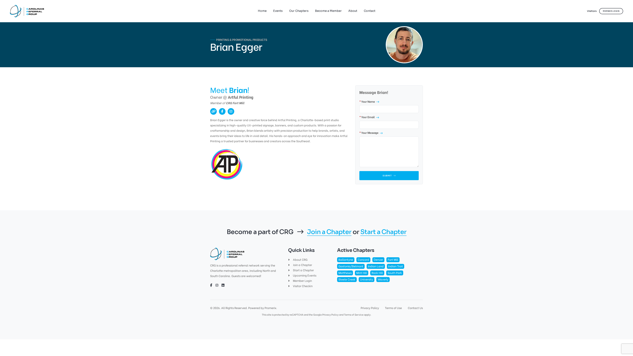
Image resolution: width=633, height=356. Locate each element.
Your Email (368, 117)
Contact (369, 11)
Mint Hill (361, 273)
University (366, 279)
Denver (378, 259)
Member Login (302, 281)
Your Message (369, 133)
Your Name (368, 101)
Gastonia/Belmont (350, 266)
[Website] (213, 111)
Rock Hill (377, 273)
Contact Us (415, 308)
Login (611, 11)
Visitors (592, 11)
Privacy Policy (370, 308)
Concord (363, 259)
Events (278, 11)
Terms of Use (393, 308)
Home (262, 11)
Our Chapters (298, 11)
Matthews (345, 273)
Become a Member (328, 11)
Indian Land (376, 266)
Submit (387, 175)
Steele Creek (346, 279)
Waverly (383, 279)
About (352, 11)
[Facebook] (222, 111)
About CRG (299, 259)
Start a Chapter (383, 232)
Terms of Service (353, 314)
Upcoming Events (304, 275)
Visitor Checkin (302, 286)
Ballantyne (345, 259)
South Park (395, 273)
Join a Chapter (329, 232)
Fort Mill (393, 259)
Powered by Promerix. (262, 308)
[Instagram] (231, 111)
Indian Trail (395, 266)
